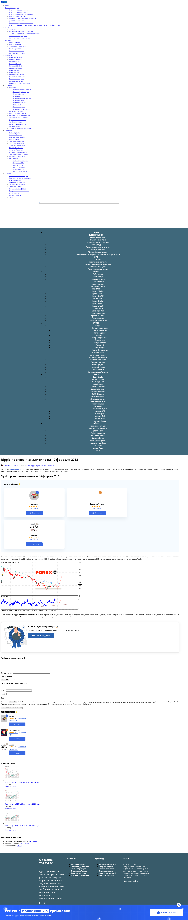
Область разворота (16, 126)
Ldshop (19, 846)
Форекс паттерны (106, 871)
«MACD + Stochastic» (16, 148)
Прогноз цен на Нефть (17, 77)
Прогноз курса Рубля (16, 74)
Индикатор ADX (18, 163)
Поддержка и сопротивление (19, 115)
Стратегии (8, 130)
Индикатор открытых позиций (20, 178)
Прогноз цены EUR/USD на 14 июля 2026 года (22, 782)
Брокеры (8, 40)
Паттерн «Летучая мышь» (22, 98)
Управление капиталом (17, 120)
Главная (7, 6)
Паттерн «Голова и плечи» (22, 90)
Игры (7, 27)
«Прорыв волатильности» (18, 152)
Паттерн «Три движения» (22, 109)
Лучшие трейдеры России (18, 12)
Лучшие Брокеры (15, 44)
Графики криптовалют (17, 182)
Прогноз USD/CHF (15, 62)
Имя (3, 690)
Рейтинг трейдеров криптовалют (21, 23)
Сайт (2, 698)
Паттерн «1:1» (17, 96)
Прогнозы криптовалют (45, 466)
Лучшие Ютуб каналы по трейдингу (21, 14)
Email (3, 694)
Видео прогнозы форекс (17, 189)
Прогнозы (8, 55)
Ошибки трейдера (15, 122)
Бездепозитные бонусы (17, 46)
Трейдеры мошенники (17, 21)
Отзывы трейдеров (16, 49)
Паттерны (12, 87)
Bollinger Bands (18, 169)
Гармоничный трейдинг (17, 124)
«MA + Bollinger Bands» (17, 137)
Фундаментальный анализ (18, 118)
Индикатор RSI (18, 165)
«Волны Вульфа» (14, 133)
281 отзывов (22, 732)
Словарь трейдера (106, 869)
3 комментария (10, 808)
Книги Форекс (14, 193)
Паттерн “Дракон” (19, 94)
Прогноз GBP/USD (15, 59)
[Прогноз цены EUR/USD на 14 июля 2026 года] (12, 780)
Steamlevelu (32, 841)
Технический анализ (16, 111)
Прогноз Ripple (29, 466)
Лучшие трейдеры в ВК (17, 16)
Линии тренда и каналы (17, 113)
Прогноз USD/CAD (15, 66)
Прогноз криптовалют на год (19, 83)
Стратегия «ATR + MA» (16, 141)
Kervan (34, 535)
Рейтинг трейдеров (12, 8)
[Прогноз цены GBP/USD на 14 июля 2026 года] (12, 802)
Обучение (8, 85)
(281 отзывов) (97, 508)
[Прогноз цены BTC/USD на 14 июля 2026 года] (12, 823)
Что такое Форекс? (78, 864)
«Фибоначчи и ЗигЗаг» (17, 156)
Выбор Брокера (14, 42)
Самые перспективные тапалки (20, 38)
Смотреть (35, 513)
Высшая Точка (97, 504)
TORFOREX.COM (9, 466)
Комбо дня (12, 29)
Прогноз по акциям (16, 81)
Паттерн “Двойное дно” (21, 92)
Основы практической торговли (20, 128)
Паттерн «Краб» (18, 100)
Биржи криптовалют (16, 51)
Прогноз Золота (14, 72)
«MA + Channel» (14, 139)
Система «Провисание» (17, 146)
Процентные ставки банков (19, 191)
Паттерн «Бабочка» (19, 102)
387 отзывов (22, 718)
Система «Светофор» (16, 143)
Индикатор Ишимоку (20, 171)
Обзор (18, 724)
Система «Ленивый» (16, 150)
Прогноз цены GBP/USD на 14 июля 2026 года (22, 804)
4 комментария (10, 787)
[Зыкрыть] (179, 905)
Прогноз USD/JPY (15, 64)
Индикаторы (13, 159)
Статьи (11, 197)
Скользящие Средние (20, 161)
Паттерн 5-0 (17, 105)
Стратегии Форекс (15, 187)
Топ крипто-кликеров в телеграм (21, 31)
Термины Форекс (15, 195)
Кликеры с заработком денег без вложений (25, 34)
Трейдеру (8, 174)
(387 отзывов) (34, 508)
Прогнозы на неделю (16, 79)
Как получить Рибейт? (17, 53)
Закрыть (4, 2)
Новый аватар (6, 677)
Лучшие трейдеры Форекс (18, 10)
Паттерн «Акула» (19, 107)
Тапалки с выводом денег (18, 36)
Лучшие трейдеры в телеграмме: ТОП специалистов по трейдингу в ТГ (35, 25)
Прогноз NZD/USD (15, 68)
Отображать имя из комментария (14, 683)
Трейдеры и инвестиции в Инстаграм (22, 18)
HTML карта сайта (130, 881)
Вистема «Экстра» (15, 135)
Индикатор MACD (19, 167)
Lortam (34, 504)
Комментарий (7, 673)
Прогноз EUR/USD (15, 57)
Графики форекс (15, 180)
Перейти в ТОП (168, 912)
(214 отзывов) (34, 539)
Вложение (5, 702)
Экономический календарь (18, 176)
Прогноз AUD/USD (15, 70)
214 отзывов (22, 747)
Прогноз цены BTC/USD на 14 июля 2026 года (22, 826)
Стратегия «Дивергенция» (18, 154)
